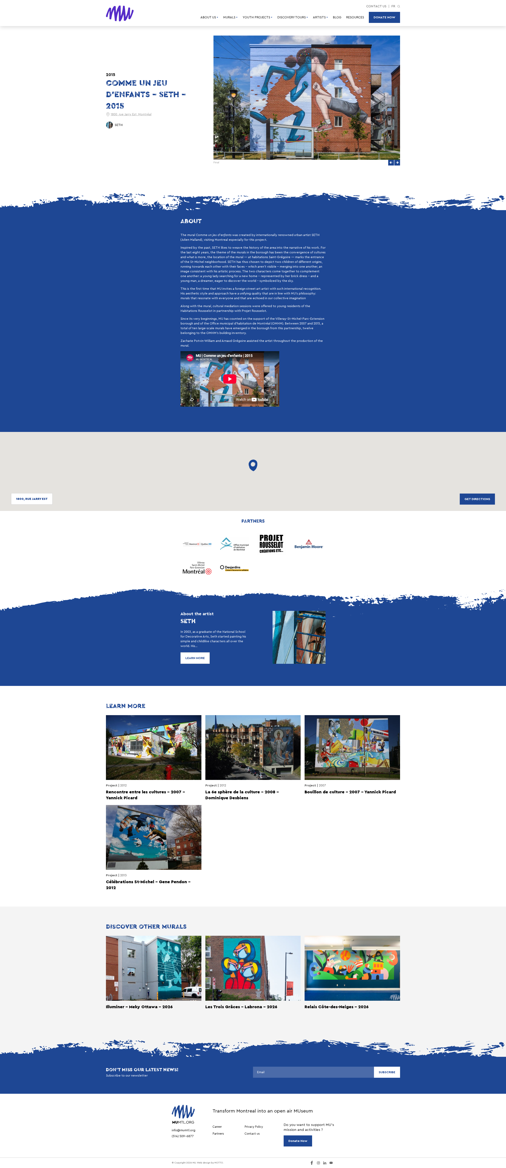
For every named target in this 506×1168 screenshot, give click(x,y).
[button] (391, 163)
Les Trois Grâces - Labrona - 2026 (241, 1007)
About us (208, 17)
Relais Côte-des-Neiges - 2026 (337, 1007)
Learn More (195, 658)
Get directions (477, 499)
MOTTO (218, 1162)
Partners (218, 1133)
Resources (355, 17)
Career (217, 1126)
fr (393, 6)
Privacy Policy (254, 1126)
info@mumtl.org (183, 1130)
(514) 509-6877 (183, 1136)
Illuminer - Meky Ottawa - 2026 (139, 1007)
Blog (337, 17)
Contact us (376, 6)
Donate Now (384, 17)
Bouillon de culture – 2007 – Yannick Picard (350, 792)
